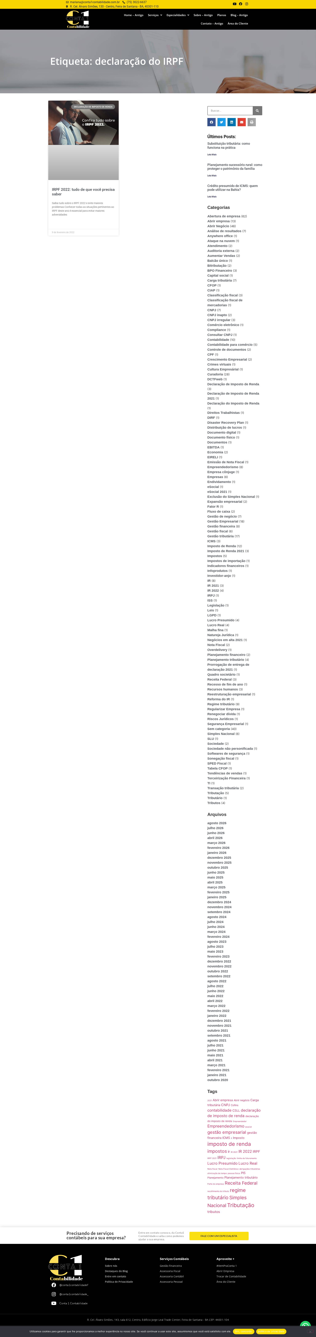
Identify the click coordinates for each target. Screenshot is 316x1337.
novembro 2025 (219, 862)
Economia (215, 452)
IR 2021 (213, 585)
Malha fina (215, 630)
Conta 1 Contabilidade (73, 1303)
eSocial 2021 (217, 492)
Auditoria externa (220, 251)
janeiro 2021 (216, 1075)
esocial (248, 1127)
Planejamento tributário (225, 660)
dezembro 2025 (219, 858)
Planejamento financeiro (226, 655)
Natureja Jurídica (220, 635)
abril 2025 (215, 882)
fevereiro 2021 (218, 1070)
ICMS (211, 541)
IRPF (256, 1151)
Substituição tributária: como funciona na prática (228, 145)
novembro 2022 (219, 966)
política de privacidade (271, 1331)
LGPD (212, 615)
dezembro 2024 (219, 902)
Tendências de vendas (224, 773)
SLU (210, 739)
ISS (210, 600)
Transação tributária (223, 788)
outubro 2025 (217, 867)
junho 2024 (216, 927)
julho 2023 (215, 946)
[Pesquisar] (257, 110)
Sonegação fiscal (220, 758)
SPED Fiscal (217, 763)
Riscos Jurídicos (220, 719)
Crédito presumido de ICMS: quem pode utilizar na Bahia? (232, 188)
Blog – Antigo (239, 15)
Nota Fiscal (216, 645)
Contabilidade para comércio (230, 345)
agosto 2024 (216, 917)
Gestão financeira (221, 526)
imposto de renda (229, 1144)
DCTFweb (215, 379)
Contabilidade (218, 340)
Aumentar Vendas (221, 256)
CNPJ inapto (217, 315)
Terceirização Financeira (226, 778)
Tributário (215, 798)
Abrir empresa (218, 221)
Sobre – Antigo (203, 15)
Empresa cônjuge (221, 472)
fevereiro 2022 (218, 1011)
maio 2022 (215, 996)
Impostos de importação (226, 561)
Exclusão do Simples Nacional (231, 497)
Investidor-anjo (219, 576)
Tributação (215, 793)
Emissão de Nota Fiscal (225, 462)
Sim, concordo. (244, 1331)
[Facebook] (53, 1284)
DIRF (211, 418)
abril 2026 (215, 838)
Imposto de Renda (221, 546)
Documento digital (221, 432)
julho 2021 (215, 1045)
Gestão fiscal (217, 531)
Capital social (218, 275)
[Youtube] (53, 1303)
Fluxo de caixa (218, 511)
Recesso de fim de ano (225, 684)
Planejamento (215, 1177)
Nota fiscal (212, 1169)
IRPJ (211, 595)
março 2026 (216, 843)
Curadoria (215, 374)
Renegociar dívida (221, 714)
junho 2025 (216, 872)
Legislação (215, 605)
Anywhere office (220, 236)
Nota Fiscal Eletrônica (228, 1169)
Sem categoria (218, 729)
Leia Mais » (58, 223)
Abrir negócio (241, 1100)
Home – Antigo (133, 15)
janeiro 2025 (216, 897)
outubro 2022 (217, 971)
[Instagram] (53, 1294)
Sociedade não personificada (230, 748)
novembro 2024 (219, 907)
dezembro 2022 (219, 961)
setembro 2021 (218, 1035)
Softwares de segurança (226, 753)
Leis (210, 610)
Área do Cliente (238, 23)
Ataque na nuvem (221, 241)
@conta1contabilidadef (73, 1285)
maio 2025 (215, 877)
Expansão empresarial (224, 501)
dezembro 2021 (219, 1021)
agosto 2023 (216, 941)
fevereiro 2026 (218, 848)
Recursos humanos (222, 689)
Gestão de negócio (222, 516)
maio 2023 (215, 951)
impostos (217, 1151)
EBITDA (213, 447)
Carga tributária (219, 280)
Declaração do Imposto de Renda (233, 403)
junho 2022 (216, 991)
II (231, 1138)
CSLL (236, 1110)
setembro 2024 (218, 912)
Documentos (217, 442)
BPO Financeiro (219, 270)
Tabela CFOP (217, 768)
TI (208, 783)
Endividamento (219, 482)
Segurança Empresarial (225, 724)
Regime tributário (221, 704)
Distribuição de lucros (224, 427)
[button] (211, 122)
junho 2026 (216, 833)
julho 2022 (215, 986)
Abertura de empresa (223, 216)
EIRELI (212, 457)
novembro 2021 (219, 1025)
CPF (210, 354)
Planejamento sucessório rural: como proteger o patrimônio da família (234, 167)
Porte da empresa (215, 1184)
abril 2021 (215, 1060)
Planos (221, 15)
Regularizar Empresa (223, 709)
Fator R (213, 506)
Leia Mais (212, 154)
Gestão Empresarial (222, 521)
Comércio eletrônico (223, 325)
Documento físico (221, 437)
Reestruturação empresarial (229, 694)
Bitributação (217, 265)
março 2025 (216, 887)
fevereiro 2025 (218, 892)
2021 (209, 1100)
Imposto (238, 1138)
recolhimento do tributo (218, 1191)
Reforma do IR (218, 699)
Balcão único (217, 261)
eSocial (213, 487)
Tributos (213, 803)
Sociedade (215, 744)
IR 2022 (213, 590)
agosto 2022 (216, 981)
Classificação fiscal (222, 295)
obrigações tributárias (249, 1169)
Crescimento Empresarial (227, 359)
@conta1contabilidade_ (74, 1294)
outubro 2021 (217, 1030)
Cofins (234, 1105)
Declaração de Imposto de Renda (233, 384)
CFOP (212, 285)
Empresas (215, 477)
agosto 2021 (216, 1040)
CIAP (211, 290)
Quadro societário (221, 674)
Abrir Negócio (218, 226)
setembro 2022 (218, 976)
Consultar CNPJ (219, 335)
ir (229, 1151)
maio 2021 (215, 1055)
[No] (310, 1331)
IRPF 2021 (212, 1158)
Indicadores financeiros (225, 566)
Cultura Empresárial (223, 369)
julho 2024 (215, 922)
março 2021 (216, 1065)
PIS (243, 1173)
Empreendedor (240, 1121)
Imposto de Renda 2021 (225, 551)
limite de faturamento (247, 1158)
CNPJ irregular (218, 320)
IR (209, 581)
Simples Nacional (221, 734)
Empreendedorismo (222, 467)
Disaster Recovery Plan (225, 422)
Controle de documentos (226, 349)
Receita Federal (219, 679)
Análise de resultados (224, 231)
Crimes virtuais (219, 364)
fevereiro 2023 (218, 956)
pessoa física (234, 1173)
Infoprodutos (217, 571)
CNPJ (211, 310)
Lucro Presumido (220, 620)
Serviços (153, 15)
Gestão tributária (220, 536)
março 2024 (216, 932)
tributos (213, 1212)
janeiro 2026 (216, 853)
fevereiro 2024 (218, 937)
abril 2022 (215, 1001)
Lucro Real (215, 625)
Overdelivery (217, 650)
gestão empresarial (226, 1132)
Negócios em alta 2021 (225, 640)
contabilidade (219, 1110)
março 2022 (216, 1006)
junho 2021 (216, 1050)
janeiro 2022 (216, 1016)
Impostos (214, 556)
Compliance (216, 330)
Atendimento (217, 246)
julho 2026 (215, 828)
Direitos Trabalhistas (223, 413)
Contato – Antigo (212, 23)
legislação (231, 1158)
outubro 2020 (217, 1080)
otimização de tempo (217, 1173)
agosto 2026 (216, 823)
